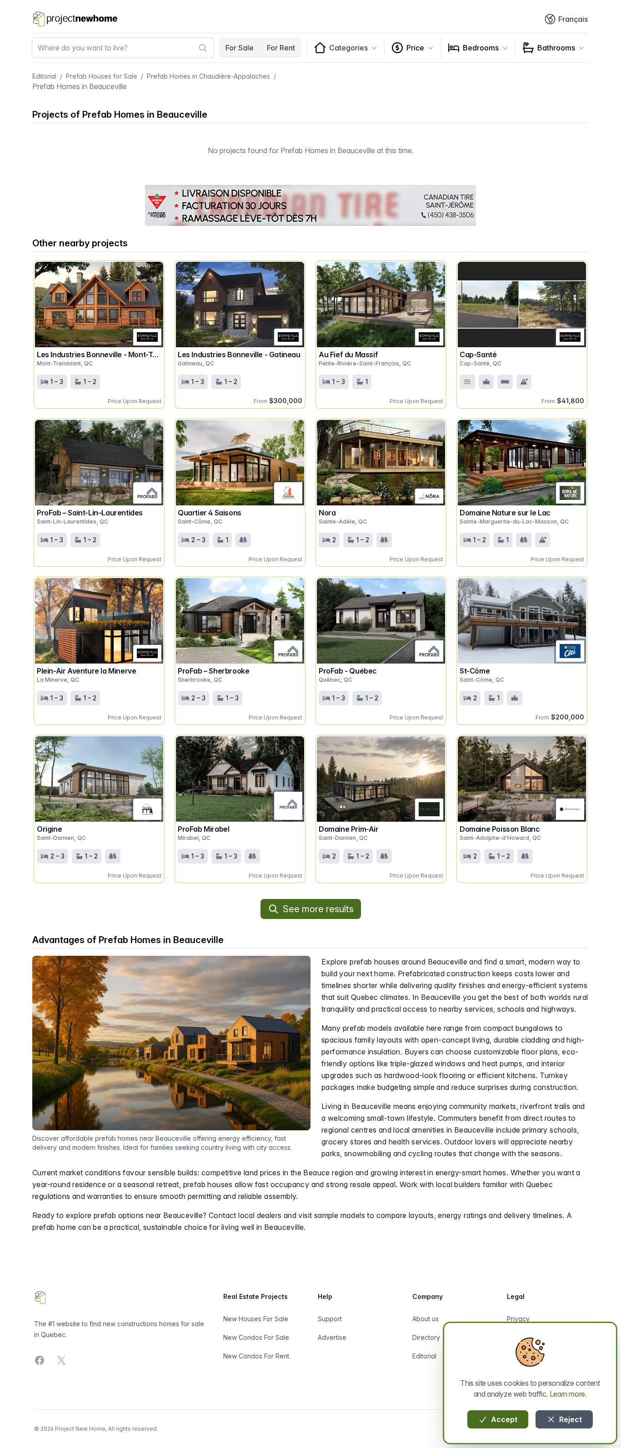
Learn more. (568, 1393)
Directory (426, 1337)
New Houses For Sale (255, 1319)
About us (425, 1319)
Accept (503, 1419)
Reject (569, 1419)
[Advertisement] (310, 205)
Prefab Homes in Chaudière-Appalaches (208, 76)
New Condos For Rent (256, 1356)
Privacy (518, 1319)
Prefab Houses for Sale (101, 76)
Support (330, 1319)
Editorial (44, 76)
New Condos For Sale (256, 1337)
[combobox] (123, 48)
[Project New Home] (75, 19)
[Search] (202, 47)
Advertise (332, 1337)
